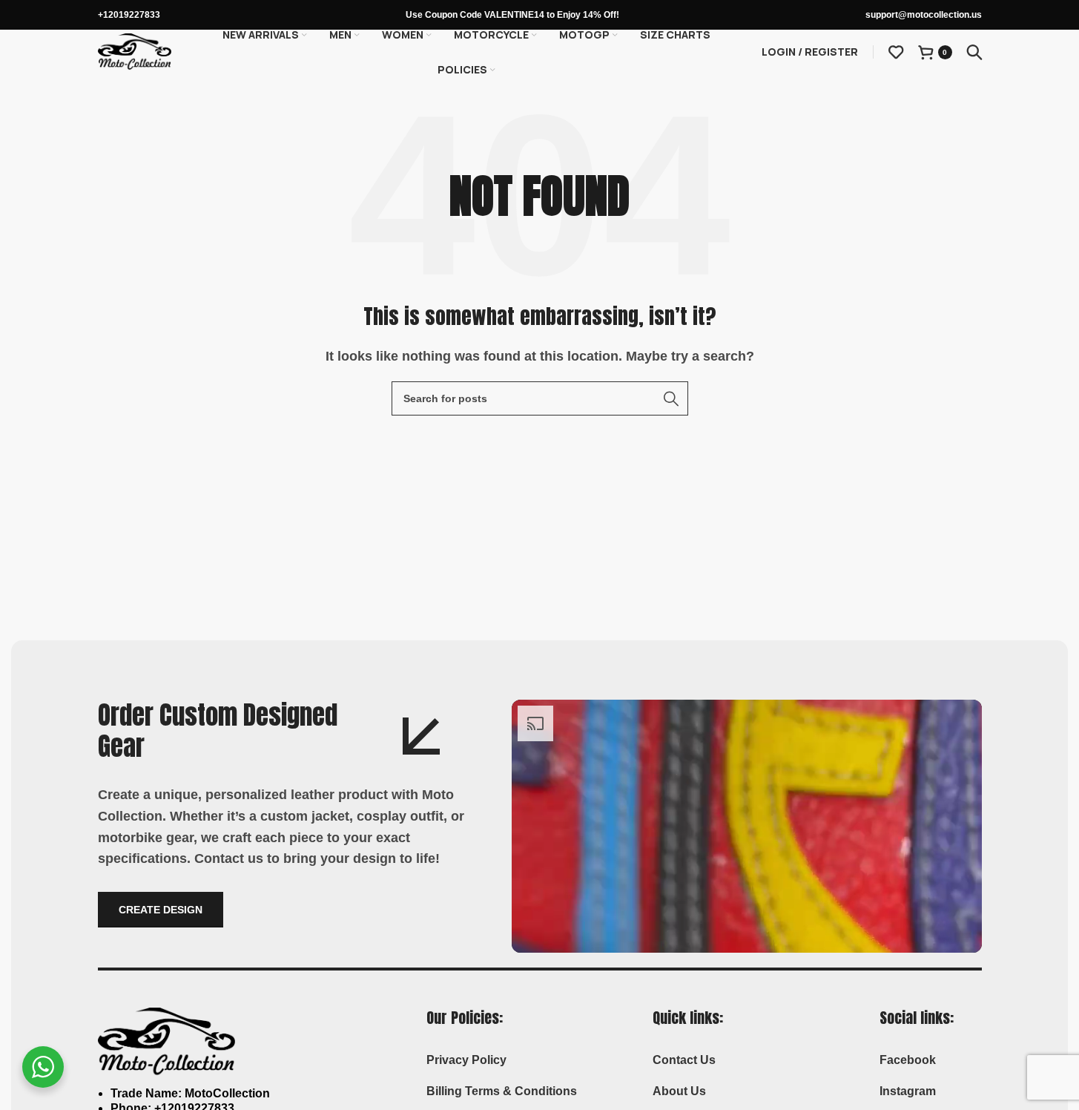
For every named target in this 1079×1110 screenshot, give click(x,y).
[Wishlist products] (896, 52)
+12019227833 (129, 15)
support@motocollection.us (923, 15)
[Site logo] (135, 51)
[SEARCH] (671, 398)
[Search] (974, 52)
